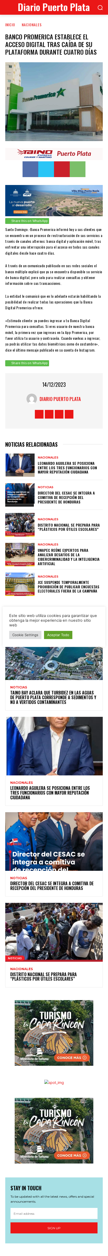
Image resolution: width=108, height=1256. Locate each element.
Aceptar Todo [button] (58, 635)
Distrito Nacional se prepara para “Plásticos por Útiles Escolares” (69, 527)
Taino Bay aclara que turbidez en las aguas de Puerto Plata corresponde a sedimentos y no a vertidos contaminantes (53, 697)
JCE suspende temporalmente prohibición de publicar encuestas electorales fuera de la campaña (68, 586)
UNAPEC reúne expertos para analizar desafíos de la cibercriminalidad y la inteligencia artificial (69, 556)
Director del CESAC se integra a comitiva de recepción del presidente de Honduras (66, 497)
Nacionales (32, 24)
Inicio (10, 24)
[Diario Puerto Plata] (33, 399)
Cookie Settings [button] (25, 635)
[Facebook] (30, 169)
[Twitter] (46, 169)
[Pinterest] (62, 169)
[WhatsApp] (77, 169)
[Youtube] (69, 414)
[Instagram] (49, 414)
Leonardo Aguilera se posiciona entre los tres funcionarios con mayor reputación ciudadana (67, 467)
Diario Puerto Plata (60, 398)
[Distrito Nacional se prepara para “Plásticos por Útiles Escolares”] (20, 524)
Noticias (45, 487)
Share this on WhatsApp (29, 221)
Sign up (54, 1228)
